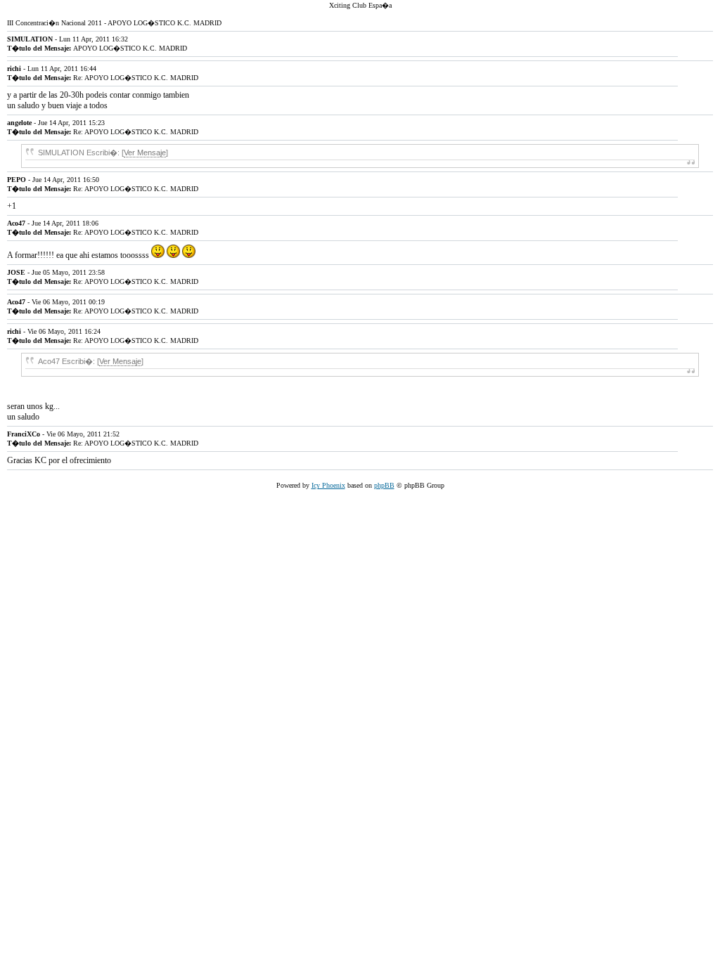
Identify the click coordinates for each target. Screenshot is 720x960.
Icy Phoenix (328, 485)
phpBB (384, 485)
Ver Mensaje (145, 152)
